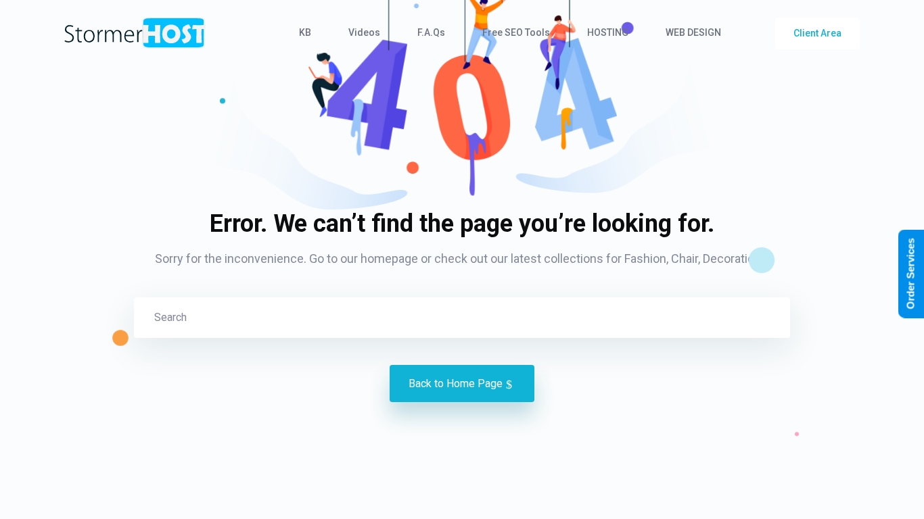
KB (305, 32)
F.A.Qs (431, 32)
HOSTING (607, 32)
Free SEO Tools (516, 32)
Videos (364, 32)
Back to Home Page (456, 383)
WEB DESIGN (693, 32)
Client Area (817, 33)
